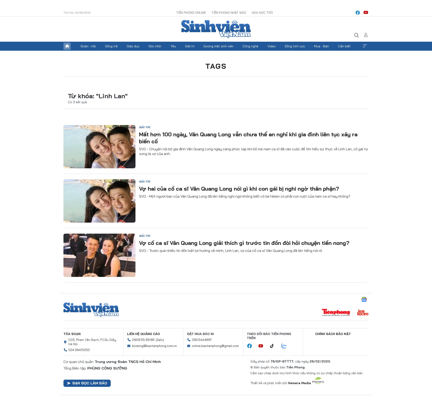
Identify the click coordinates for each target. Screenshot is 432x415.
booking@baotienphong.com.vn (154, 346)
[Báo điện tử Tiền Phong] (336, 313)
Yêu (173, 46)
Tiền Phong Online (191, 13)
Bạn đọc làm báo (89, 383)
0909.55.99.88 (143, 340)
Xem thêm (365, 46)
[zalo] (286, 346)
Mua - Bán (321, 46)
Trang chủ (67, 46)
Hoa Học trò (262, 13)
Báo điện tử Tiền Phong (216, 29)
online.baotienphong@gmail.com (215, 346)
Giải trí (189, 46)
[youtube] (366, 12)
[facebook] (357, 12)
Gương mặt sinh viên (218, 46)
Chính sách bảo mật (333, 334)
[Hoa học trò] (363, 313)
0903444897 (202, 340)
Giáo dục (133, 46)
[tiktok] (274, 346)
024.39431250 (79, 350)
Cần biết (344, 46)
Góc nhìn (154, 46)
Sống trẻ (111, 46)
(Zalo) (160, 340)
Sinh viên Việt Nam (91, 310)
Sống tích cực (295, 46)
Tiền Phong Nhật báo (229, 13)
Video (272, 46)
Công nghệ (250, 46)
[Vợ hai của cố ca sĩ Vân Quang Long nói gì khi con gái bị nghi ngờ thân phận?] (99, 201)
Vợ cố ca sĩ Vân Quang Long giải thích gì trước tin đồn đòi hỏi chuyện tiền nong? (244, 242)
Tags (216, 66)
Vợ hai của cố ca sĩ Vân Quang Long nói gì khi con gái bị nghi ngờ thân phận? (239, 188)
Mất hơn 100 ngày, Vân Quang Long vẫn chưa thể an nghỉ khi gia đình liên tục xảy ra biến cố (248, 138)
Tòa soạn (72, 334)
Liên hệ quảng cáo (143, 334)
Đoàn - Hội (88, 46)
